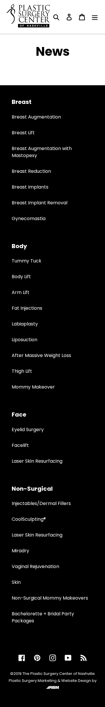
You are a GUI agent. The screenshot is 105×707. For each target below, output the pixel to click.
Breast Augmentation (36, 117)
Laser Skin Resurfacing (37, 461)
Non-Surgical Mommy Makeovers (50, 598)
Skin (16, 582)
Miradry (20, 550)
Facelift (20, 445)
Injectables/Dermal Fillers (41, 503)
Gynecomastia (29, 218)
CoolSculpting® (29, 519)
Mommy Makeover (33, 387)
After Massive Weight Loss (41, 355)
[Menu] (94, 17)
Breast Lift (23, 132)
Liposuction (24, 339)
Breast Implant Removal (39, 202)
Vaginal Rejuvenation (35, 566)
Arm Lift (20, 292)
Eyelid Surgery (28, 429)
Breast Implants (30, 187)
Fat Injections (27, 308)
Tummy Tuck (26, 260)
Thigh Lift (22, 371)
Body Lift (21, 276)
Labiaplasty (25, 324)
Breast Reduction (31, 171)
